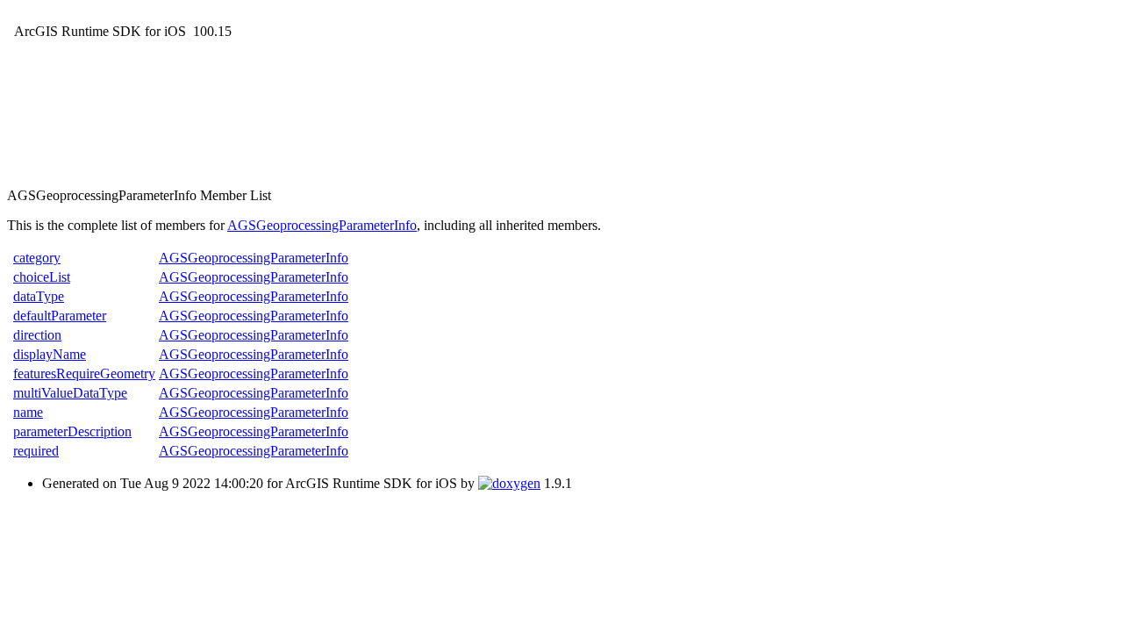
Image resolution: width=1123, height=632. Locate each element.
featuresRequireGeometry (84, 373)
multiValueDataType (70, 392)
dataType (38, 296)
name (28, 412)
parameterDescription (72, 431)
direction (37, 334)
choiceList (41, 276)
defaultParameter (59, 315)
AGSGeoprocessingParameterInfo (322, 225)
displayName (49, 354)
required (36, 450)
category (37, 257)
